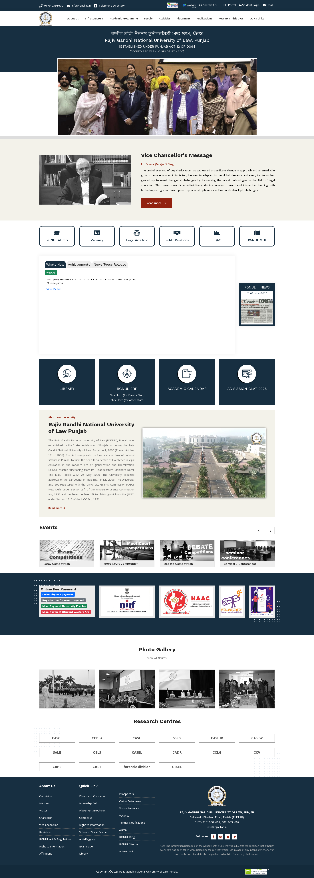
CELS (97, 752)
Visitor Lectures (129, 808)
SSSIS (177, 738)
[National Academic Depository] (232, 602)
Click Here (116, 395)
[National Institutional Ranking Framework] (127, 602)
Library (83, 853)
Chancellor (45, 817)
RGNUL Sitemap (129, 844)
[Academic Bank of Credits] (262, 602)
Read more (154, 203)
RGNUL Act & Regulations (55, 839)
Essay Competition (56, 564)
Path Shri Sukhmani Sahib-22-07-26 (246, 703)
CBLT (97, 766)
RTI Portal (229, 5)
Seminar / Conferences (240, 564)
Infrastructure (94, 18)
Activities (164, 18)
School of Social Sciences (94, 832)
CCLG (217, 752)
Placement (183, 18)
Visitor (43, 810)
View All (50, 272)
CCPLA (97, 738)
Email (269, 5)
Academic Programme (124, 18)
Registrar (45, 832)
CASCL (57, 738)
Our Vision (45, 796)
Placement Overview (92, 796)
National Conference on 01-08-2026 (126, 703)
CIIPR (57, 766)
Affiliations (45, 853)
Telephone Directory (111, 5)
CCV (257, 752)
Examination (86, 846)
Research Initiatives (231, 18)
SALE (57, 752)
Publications (204, 18)
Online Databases (130, 801)
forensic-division (137, 766)
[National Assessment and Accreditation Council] (187, 602)
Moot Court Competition (120, 563)
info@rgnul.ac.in (81, 5)
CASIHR (217, 738)
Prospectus (126, 794)
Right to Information (52, 846)
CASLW (257, 738)
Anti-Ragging (87, 839)
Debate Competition (178, 564)
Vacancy (124, 815)
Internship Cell (88, 803)
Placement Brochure (92, 810)
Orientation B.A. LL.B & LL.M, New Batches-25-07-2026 (184, 702)
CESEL (177, 766)
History (44, 803)
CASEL (137, 752)
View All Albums (157, 658)
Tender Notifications (132, 822)
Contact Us (210, 5)
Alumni (123, 829)
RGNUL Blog (127, 837)
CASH (137, 738)
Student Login (250, 5)
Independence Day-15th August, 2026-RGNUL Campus (63, 702)
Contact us (85, 817)
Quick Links (257, 18)
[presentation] (244, 309)
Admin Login (126, 851)
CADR (177, 752)
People (148, 18)
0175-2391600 (53, 5)
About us (73, 18)
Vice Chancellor (48, 825)
